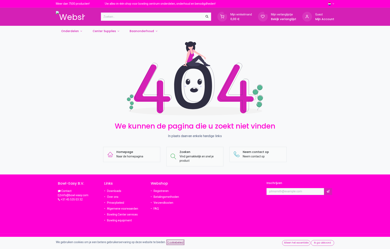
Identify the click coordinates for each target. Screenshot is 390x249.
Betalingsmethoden (166, 196)
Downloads (114, 191)
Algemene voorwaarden (122, 208)
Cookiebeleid (175, 242)
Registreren (161, 191)
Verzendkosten (163, 202)
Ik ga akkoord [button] (322, 242)
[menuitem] (71, 31)
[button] (328, 191)
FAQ (156, 208)
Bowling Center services (122, 214)
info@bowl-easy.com (74, 195)
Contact (66, 191)
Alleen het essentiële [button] (296, 242)
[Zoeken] (207, 17)
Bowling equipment (119, 220)
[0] (222, 16)
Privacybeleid (115, 202)
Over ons (112, 196)
